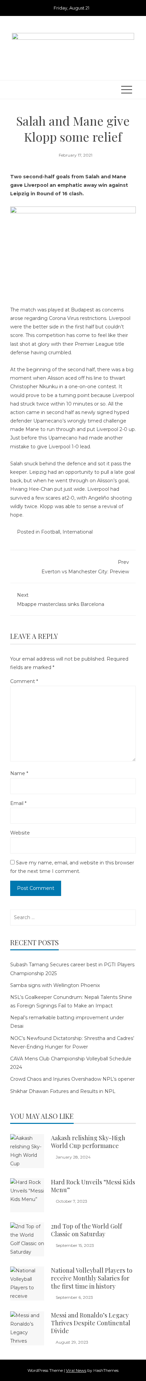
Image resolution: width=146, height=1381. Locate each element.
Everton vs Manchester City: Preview (85, 566)
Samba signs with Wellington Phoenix (55, 985)
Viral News (76, 1370)
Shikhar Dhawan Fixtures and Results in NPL (62, 1091)
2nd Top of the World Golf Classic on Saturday (86, 1230)
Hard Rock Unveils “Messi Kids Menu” (93, 1186)
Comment (24, 681)
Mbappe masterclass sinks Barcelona (60, 599)
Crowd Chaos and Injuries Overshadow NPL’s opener (72, 1079)
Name (19, 773)
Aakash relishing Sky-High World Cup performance (88, 1142)
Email (18, 803)
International (77, 532)
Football (50, 532)
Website (20, 833)
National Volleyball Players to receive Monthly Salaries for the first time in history (91, 1278)
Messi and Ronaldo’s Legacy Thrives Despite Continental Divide (90, 1323)
